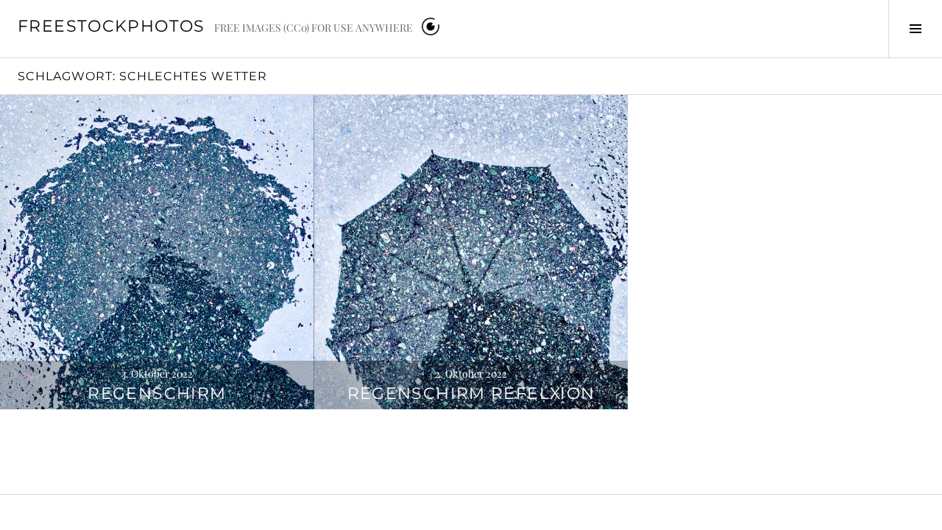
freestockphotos (111, 26)
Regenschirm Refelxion (471, 393)
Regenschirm (157, 393)
